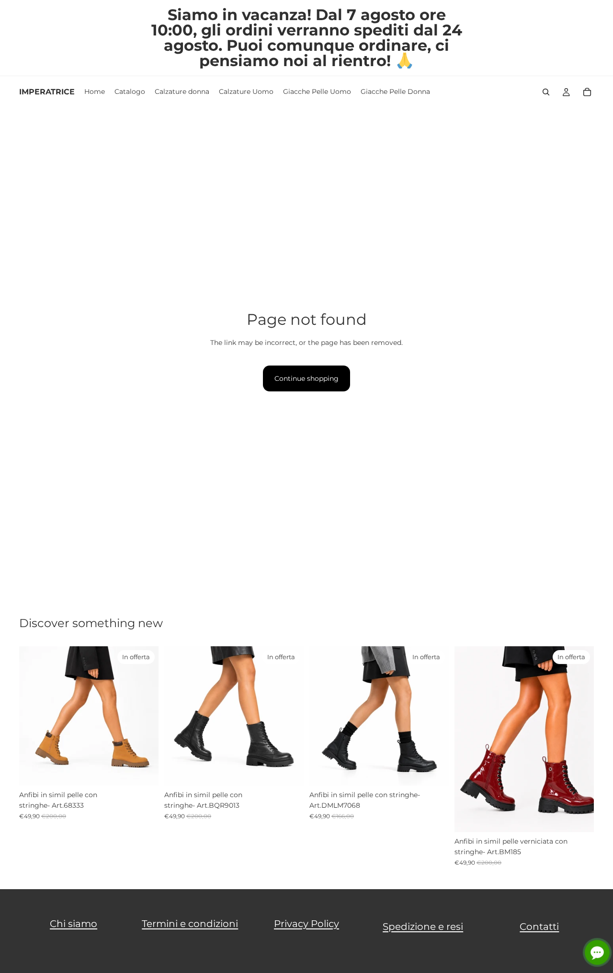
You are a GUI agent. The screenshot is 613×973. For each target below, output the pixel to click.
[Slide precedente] (33, 715)
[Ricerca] (545, 92)
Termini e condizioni (190, 923)
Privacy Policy (306, 923)
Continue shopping (306, 378)
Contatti (539, 926)
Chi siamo (73, 923)
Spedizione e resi (423, 926)
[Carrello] (587, 92)
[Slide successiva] (144, 715)
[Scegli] (143, 770)
